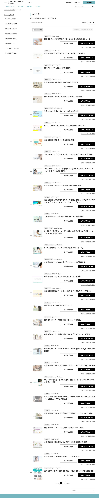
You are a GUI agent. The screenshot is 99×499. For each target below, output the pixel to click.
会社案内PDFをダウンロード (73, 2)
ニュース (37, 6)
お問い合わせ (89, 2)
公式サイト (12, 3)
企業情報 (29, 6)
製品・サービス (10, 6)
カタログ (20, 6)
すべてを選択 (39, 30)
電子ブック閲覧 (68, 43)
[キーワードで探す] (93, 6)
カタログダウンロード (87, 43)
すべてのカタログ (9, 15)
